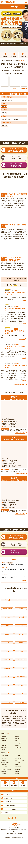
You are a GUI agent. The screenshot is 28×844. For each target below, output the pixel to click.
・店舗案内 (3, 736)
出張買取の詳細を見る (20, 433)
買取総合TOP (4, 733)
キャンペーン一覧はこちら (19, 89)
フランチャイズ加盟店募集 (9, 809)
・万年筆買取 (4, 764)
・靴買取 (16, 764)
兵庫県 (16, 119)
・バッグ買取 (17, 756)
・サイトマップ (4, 749)
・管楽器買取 (17, 769)
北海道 (4, 100)
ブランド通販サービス (8, 801)
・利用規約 (3, 747)
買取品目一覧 (4, 753)
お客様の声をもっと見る (19, 384)
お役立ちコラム (7, 794)
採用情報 (5, 812)
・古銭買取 (3, 773)
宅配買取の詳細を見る (20, 514)
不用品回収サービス (8, 798)
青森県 (10, 100)
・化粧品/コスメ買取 (6, 769)
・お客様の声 (4, 738)
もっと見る (22, 581)
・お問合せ (3, 745)
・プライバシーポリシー (19, 747)
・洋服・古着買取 (18, 758)
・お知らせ (16, 740)
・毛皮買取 (3, 771)
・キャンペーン (4, 743)
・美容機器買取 (17, 767)
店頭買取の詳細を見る (20, 473)
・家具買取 (16, 773)
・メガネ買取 (17, 762)
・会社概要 (3, 740)
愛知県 (4, 113)
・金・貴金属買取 (5, 762)
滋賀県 (4, 119)
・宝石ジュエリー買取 (19, 760)
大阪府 (10, 119)
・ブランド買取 (4, 756)
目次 (26, 7)
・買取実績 (16, 736)
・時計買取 (3, 760)
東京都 (4, 106)
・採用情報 (16, 745)
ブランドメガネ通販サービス (10, 805)
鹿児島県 (4, 125)
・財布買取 (3, 758)
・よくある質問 (17, 743)
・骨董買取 (16, 771)
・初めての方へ (17, 738)
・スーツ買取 (4, 767)
